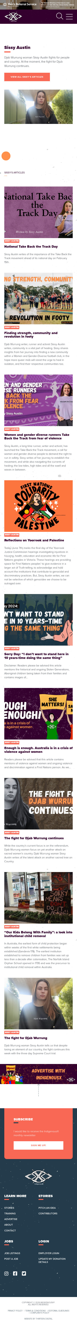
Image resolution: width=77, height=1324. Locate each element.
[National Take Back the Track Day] (38, 225)
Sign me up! (38, 1145)
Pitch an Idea (47, 1207)
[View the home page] (13, 16)
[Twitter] (24, 1273)
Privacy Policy (15, 1311)
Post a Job (11, 1258)
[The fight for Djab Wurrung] (38, 1017)
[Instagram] (6, 1273)
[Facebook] (15, 1273)
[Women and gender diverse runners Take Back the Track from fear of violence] (38, 423)
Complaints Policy (39, 1313)
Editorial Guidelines (58, 1311)
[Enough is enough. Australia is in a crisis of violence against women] (38, 729)
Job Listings (12, 1253)
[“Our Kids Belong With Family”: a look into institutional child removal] (38, 920)
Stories (9, 1207)
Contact (10, 1230)
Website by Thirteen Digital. (38, 1319)
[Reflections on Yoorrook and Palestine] (38, 533)
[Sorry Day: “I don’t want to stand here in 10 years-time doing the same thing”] (38, 637)
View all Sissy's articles (27, 77)
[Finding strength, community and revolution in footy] (38, 319)
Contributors (47, 1213)
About (8, 1224)
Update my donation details (52, 1260)
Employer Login (48, 1253)
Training (10, 1213)
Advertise (10, 1219)
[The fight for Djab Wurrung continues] (38, 821)
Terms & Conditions (35, 1311)
